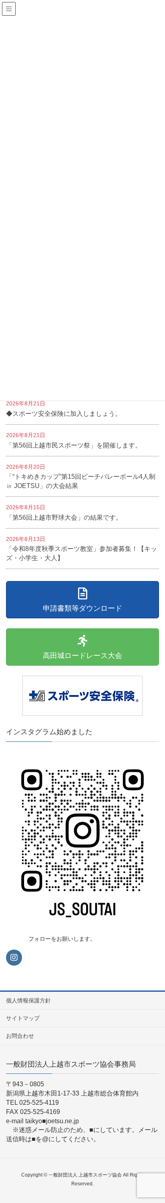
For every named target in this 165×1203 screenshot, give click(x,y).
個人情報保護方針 (28, 1000)
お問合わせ (20, 1036)
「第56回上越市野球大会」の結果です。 (64, 517)
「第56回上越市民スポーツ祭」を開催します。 (73, 445)
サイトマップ (23, 1018)
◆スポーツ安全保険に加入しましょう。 (63, 413)
